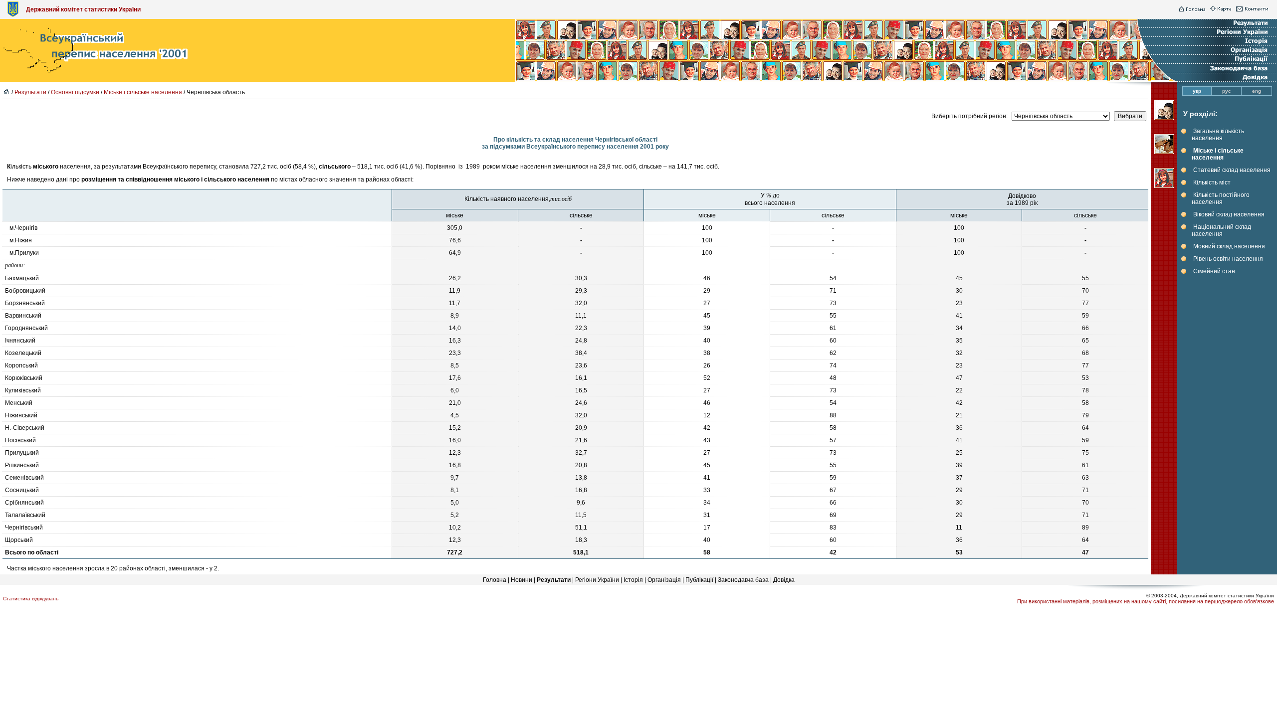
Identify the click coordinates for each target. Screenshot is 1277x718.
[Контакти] (1252, 9)
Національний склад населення (1221, 230)
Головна (494, 579)
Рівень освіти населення (1228, 258)
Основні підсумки (75, 92)
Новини (521, 579)
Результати (30, 92)
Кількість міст (1212, 182)
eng (1256, 91)
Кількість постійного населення (1221, 198)
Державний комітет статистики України (83, 9)
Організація (664, 579)
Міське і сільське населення (143, 92)
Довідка (784, 579)
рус (1226, 91)
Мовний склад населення (1229, 246)
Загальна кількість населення (1218, 135)
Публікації (699, 579)
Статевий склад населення (1232, 170)
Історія (633, 579)
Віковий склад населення (1229, 214)
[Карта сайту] (1220, 9)
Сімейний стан (1214, 271)
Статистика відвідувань (30, 598)
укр (1197, 91)
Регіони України (597, 579)
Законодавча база (743, 579)
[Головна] (1192, 9)
